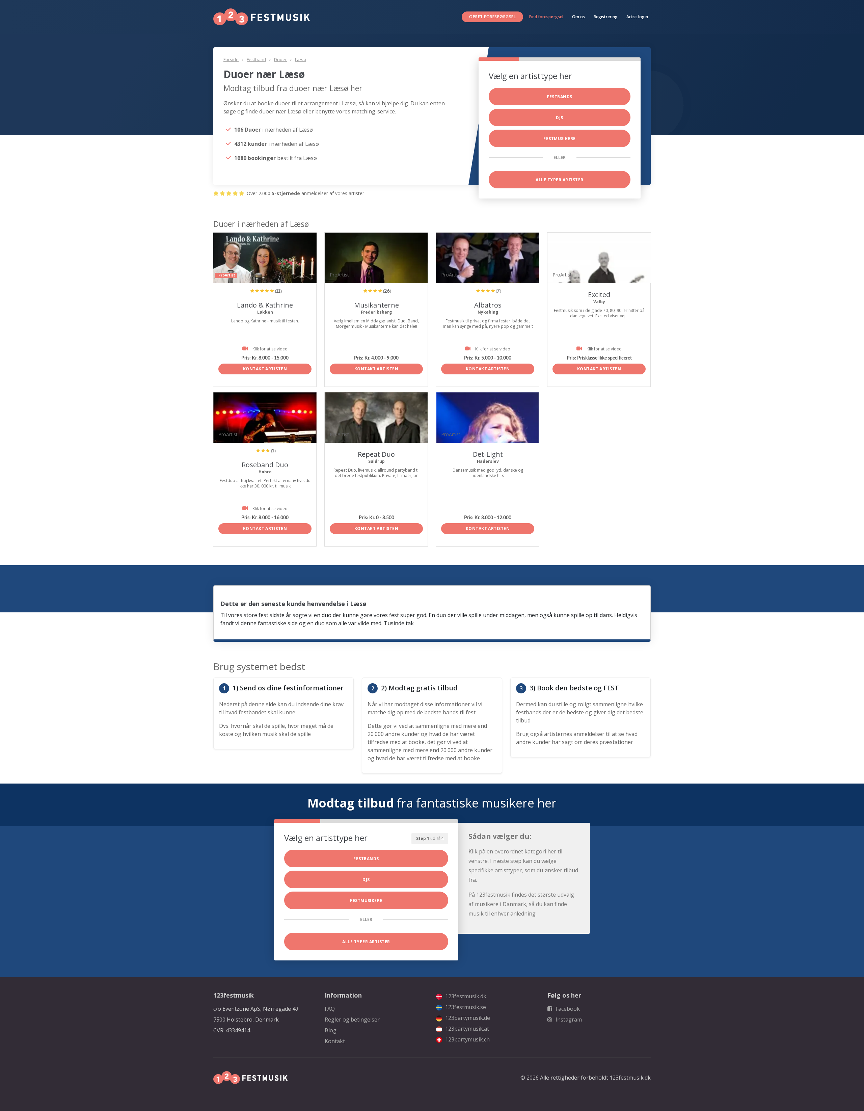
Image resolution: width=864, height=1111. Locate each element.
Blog (330, 1030)
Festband (256, 59)
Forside (231, 59)
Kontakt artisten (265, 369)
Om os (578, 17)
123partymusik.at (466, 1028)
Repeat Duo (376, 454)
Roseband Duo (265, 464)
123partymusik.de (467, 1018)
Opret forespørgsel (492, 17)
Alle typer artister (559, 180)
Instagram (568, 1019)
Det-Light (488, 454)
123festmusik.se (465, 1007)
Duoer (280, 59)
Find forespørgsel (546, 17)
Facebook (567, 1008)
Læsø (300, 59)
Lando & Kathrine (265, 305)
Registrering (606, 17)
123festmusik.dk (465, 996)
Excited (599, 294)
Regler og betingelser (352, 1019)
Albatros (488, 305)
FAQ (330, 1008)
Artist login (637, 17)
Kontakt (335, 1041)
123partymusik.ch (467, 1039)
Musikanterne (376, 305)
